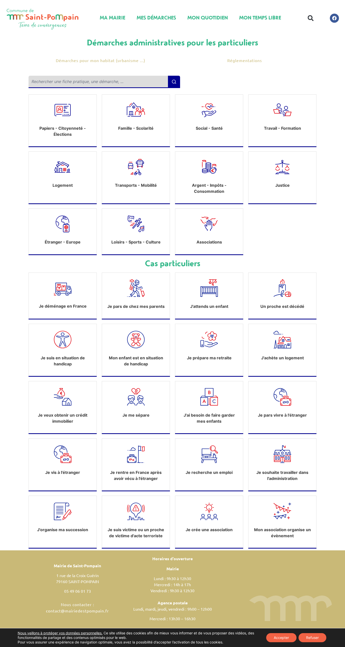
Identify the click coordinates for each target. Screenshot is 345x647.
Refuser (312, 637)
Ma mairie (112, 17)
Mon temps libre (260, 17)
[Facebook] (334, 18)
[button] (311, 18)
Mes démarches (156, 17)
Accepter (281, 637)
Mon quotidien (207, 17)
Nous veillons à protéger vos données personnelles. (60, 633)
